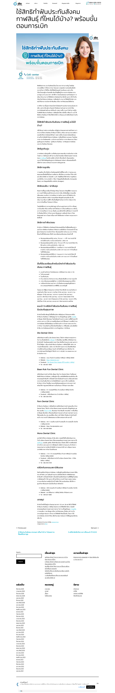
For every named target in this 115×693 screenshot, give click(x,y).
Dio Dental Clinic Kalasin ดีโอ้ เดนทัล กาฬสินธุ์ (60, 362)
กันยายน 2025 (20, 614)
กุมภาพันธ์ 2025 (20, 630)
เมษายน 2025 (20, 625)
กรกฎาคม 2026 (20, 591)
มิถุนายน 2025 (20, 620)
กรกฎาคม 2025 (20, 618)
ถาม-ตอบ (47, 589)
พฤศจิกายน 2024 (20, 636)
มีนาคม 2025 (19, 627)
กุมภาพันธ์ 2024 (20, 650)
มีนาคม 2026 (19, 600)
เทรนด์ (46, 591)
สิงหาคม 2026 (20, 589)
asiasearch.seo (55, 522)
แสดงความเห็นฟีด (78, 593)
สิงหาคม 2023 (20, 664)
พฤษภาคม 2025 (20, 623)
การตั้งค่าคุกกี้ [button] (81, 687)
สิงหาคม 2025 (20, 616)
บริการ (35, 3)
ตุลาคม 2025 (19, 611)
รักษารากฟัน (48, 411)
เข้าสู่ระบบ (76, 589)
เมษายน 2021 (19, 671)
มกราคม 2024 (20, 652)
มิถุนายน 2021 (20, 668)
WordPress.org (77, 595)
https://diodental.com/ (52, 360)
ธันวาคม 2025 (20, 607)
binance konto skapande (80, 557)
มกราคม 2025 (20, 632)
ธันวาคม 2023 (20, 655)
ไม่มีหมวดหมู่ (48, 595)
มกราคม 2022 (20, 666)
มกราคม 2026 (20, 605)
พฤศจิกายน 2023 (20, 657)
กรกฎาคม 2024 (20, 643)
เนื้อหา (46, 524)
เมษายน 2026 (20, 598)
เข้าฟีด (75, 591)
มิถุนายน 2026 (20, 593)
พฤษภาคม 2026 (20, 595)
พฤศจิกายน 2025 (20, 609)
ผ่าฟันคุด (52, 340)
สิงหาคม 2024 (20, 641)
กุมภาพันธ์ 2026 (20, 602)
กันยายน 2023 (20, 661)
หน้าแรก (28, 3)
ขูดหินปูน (40, 443)
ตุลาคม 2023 (19, 659)
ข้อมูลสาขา (78, 3)
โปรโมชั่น (46, 3)
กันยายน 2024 (20, 639)
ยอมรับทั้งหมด (90, 687)
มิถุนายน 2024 (20, 646)
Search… (18, 552)
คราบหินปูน (43, 158)
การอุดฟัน (73, 509)
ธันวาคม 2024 (20, 634)
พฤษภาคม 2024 (20, 648)
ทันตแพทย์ (54, 3)
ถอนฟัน (74, 317)
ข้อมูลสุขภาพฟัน (65, 3)
